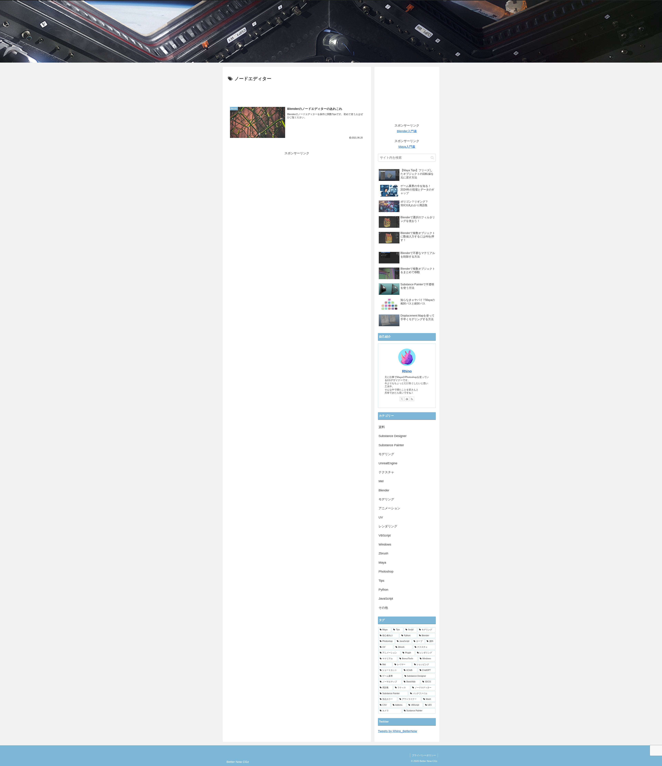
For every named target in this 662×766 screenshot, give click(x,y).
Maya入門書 (406, 146)
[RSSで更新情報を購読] (412, 399)
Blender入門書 (407, 131)
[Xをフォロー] (402, 399)
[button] (432, 158)
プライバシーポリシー (424, 755)
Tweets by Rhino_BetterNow (397, 731)
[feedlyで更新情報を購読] (407, 399)
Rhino (407, 371)
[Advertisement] (297, 92)
